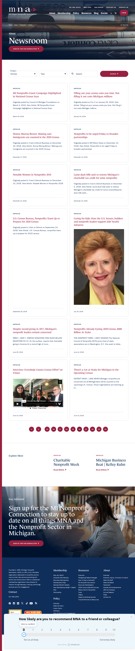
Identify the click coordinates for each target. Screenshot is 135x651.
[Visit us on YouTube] (31, 603)
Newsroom (23, 25)
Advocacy (56, 611)
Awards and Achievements (112, 587)
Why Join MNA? (58, 575)
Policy (76, 13)
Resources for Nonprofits (86, 590)
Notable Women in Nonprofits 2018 (32, 174)
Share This (125, 25)
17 (60, 429)
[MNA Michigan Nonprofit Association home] (22, 11)
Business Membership (61, 580)
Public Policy (57, 608)
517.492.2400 (14, 597)
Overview (56, 603)
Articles (30, 25)
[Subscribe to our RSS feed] (36, 603)
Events (104, 13)
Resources (86, 13)
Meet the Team (58, 606)
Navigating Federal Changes (87, 578)
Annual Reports (108, 592)
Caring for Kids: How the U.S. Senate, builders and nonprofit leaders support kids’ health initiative (98, 221)
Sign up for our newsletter (25, 543)
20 (79, 429)
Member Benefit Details (61, 585)
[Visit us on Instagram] (14, 603)
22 (92, 429)
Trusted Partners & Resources (88, 600)
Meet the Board (108, 583)
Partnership (57, 592)
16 (54, 429)
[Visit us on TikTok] (27, 603)
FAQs (105, 595)
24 (105, 429)
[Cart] (116, 13)
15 (47, 429)
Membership (64, 13)
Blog (96, 13)
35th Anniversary (109, 590)
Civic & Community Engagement (64, 613)
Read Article (59, 469)
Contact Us (123, 7)
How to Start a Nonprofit (86, 580)
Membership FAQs (59, 583)
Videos (80, 595)
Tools (80, 592)
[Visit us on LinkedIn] (18, 603)
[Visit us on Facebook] (10, 603)
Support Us (111, 7)
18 (67, 429)
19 (73, 429)
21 (86, 429)
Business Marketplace (85, 585)
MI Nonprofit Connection (86, 583)
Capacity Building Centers (87, 597)
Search (113, 74)
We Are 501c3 (75, 7)
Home (10, 25)
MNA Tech (87, 7)
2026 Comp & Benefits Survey (88, 587)
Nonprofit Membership (61, 578)
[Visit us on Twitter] (22, 603)
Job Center (98, 7)
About (52, 13)
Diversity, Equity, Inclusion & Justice (115, 578)
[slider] (24, 634)
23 (99, 429)
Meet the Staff (108, 580)
